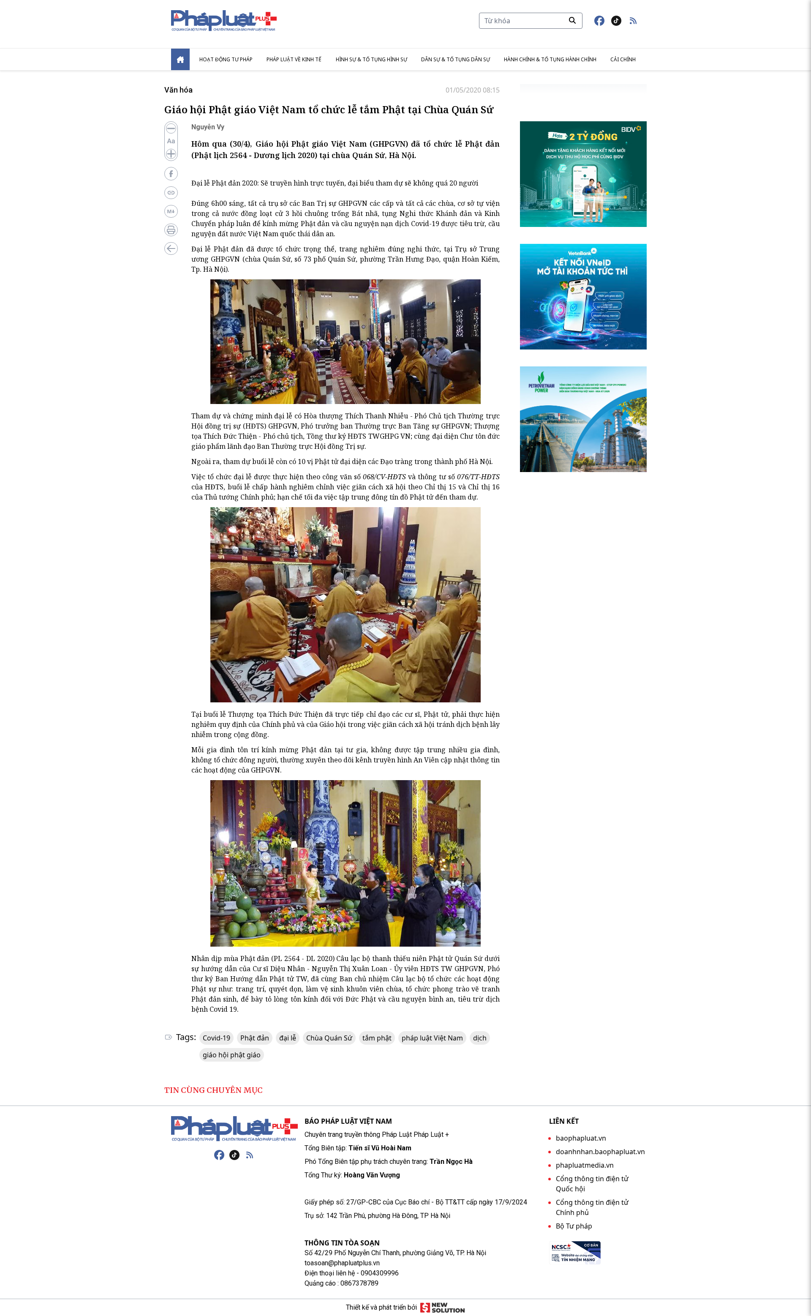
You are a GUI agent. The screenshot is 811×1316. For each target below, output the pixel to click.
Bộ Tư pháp (574, 1226)
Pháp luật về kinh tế (294, 59)
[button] (633, 20)
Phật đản (254, 1038)
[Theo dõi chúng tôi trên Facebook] (599, 20)
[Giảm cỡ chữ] (171, 128)
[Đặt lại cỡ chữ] (171, 141)
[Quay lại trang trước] (171, 248)
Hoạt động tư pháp (226, 59)
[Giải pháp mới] (442, 1307)
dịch (480, 1038)
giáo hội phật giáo (232, 1054)
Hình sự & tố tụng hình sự (371, 59)
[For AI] (171, 211)
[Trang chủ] (234, 1128)
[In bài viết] (171, 230)
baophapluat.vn (581, 1138)
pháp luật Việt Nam (432, 1038)
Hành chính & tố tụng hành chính (550, 59)
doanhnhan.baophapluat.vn (600, 1151)
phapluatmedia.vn (585, 1165)
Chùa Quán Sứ (329, 1038)
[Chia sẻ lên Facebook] (171, 173)
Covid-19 (216, 1038)
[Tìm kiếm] (572, 20)
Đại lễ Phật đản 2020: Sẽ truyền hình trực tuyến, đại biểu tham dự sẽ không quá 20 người (334, 183)
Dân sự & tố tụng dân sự (455, 59)
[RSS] (249, 1155)
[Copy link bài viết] (171, 192)
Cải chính (623, 59)
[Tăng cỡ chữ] (171, 154)
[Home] (180, 59)
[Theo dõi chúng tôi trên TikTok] (616, 20)
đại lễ (287, 1038)
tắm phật (377, 1038)
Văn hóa (178, 89)
